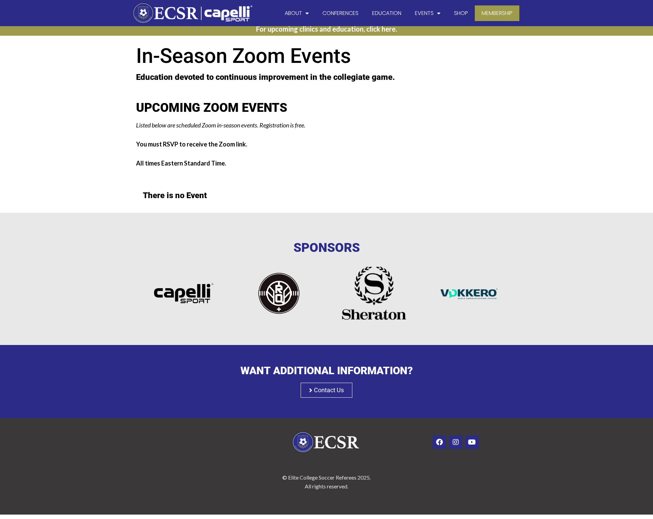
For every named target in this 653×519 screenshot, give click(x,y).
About (293, 13)
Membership (497, 13)
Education (386, 13)
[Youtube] (472, 442)
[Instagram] (456, 442)
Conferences (340, 13)
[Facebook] (439, 442)
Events (424, 13)
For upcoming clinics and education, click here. (326, 29)
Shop (461, 13)
